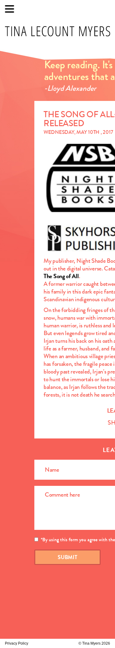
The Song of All (61, 276)
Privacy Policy (16, 643)
